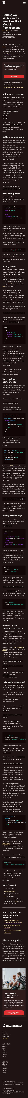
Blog (3, 1050)
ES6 (15, 34)
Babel (10, 284)
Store (4, 1056)
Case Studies (6, 1034)
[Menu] (24, 3)
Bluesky (4, 1064)
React (20, 34)
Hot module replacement (13, 682)
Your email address (10, 69)
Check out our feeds (13, 87)
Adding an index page (12, 515)
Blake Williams (6, 30)
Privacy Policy (6, 1093)
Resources (5, 1036)
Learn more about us (18, 960)
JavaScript (10, 34)
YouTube (4, 1068)
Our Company (6, 1043)
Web (3, 34)
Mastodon (5, 1061)
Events (4, 1052)
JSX (3, 286)
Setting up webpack (13, 136)
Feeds (4, 1072)
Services (4, 1032)
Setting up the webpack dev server (13, 626)
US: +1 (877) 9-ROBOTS (8, 1088)
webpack (9, 54)
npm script (6, 843)
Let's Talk (5, 1038)
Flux (16, 901)
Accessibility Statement (18, 1091)
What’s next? (9, 885)
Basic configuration (11, 193)
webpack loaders (9, 891)
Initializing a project (12, 94)
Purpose (4, 1048)
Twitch (4, 1070)
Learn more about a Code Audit (14, 1012)
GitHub (4, 1066)
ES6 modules (14, 466)
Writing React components (9, 380)
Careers (4, 1045)
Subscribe (14, 76)
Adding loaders (9, 266)
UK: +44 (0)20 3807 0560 (8, 1090)
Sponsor (4, 1054)
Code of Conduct (6, 1091)
